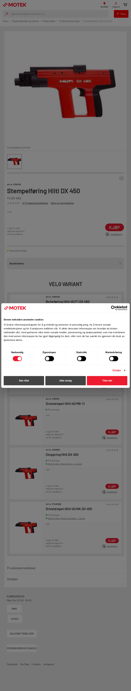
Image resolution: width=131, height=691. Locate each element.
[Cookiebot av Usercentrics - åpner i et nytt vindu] (113, 308)
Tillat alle (107, 380)
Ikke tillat (24, 380)
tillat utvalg (65, 380)
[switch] (49, 358)
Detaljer (116, 370)
